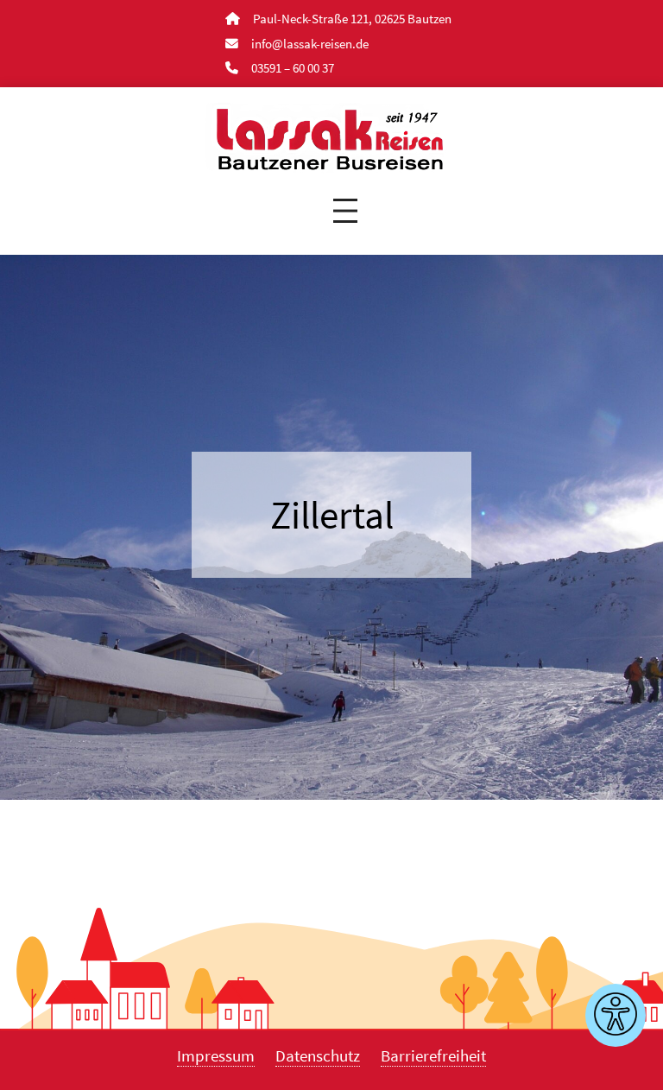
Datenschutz (317, 1055)
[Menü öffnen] (345, 210)
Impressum (216, 1055)
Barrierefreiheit (433, 1055)
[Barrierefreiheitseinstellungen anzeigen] (615, 1015)
